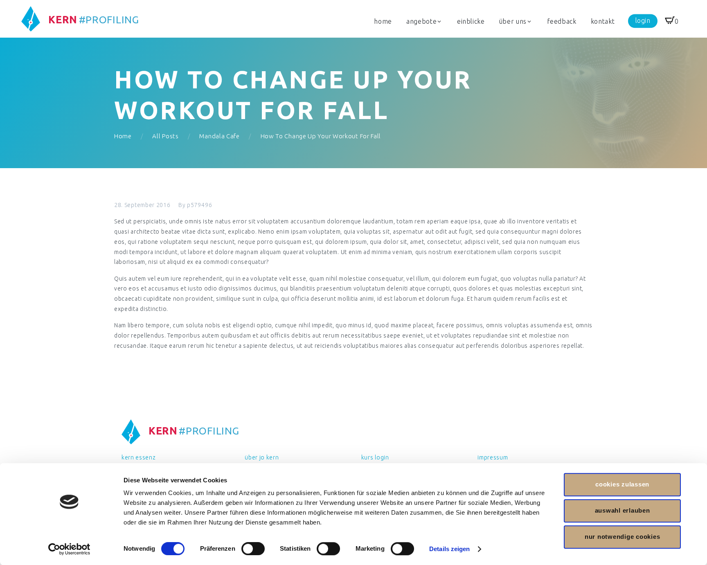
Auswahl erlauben (622, 510)
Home (123, 136)
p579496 (199, 205)
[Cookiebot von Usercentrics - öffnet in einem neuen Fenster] (69, 549)
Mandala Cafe (219, 136)
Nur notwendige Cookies (622, 536)
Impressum (492, 457)
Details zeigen (449, 548)
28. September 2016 (142, 205)
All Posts (165, 136)
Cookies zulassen (622, 484)
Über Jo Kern (262, 457)
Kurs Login (375, 457)
